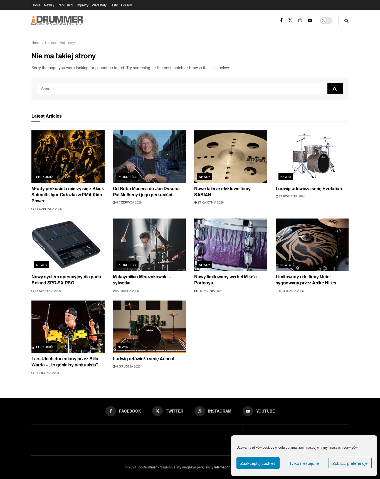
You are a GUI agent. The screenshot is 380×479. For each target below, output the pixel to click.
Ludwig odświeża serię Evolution (309, 188)
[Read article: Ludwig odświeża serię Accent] (149, 327)
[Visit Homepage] (57, 20)
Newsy (49, 5)
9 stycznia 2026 (209, 290)
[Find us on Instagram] (300, 20)
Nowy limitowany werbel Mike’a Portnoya (225, 279)
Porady (126, 5)
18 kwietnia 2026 (47, 290)
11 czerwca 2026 (48, 208)
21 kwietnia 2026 (291, 196)
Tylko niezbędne (304, 463)
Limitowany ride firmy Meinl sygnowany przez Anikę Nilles (306, 279)
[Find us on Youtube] (310, 20)
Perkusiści (65, 5)
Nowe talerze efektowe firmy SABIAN (222, 191)
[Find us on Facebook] (281, 20)
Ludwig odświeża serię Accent (143, 358)
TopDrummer (147, 467)
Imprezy (82, 5)
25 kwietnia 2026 (210, 202)
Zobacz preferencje (349, 463)
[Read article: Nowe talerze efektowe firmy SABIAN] (230, 156)
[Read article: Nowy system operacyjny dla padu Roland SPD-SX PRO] (68, 245)
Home (36, 5)
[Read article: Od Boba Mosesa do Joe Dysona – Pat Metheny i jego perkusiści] (149, 156)
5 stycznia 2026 (291, 290)
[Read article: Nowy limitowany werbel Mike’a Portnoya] (230, 245)
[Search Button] (346, 20)
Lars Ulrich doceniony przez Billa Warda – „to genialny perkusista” (64, 361)
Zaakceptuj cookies (258, 463)
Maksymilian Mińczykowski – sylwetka (142, 279)
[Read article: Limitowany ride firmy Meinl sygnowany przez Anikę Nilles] (312, 245)
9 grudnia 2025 (46, 372)
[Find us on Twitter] (290, 20)
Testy (114, 5)
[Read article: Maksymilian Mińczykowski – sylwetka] (149, 245)
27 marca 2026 (127, 290)
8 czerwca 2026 (128, 202)
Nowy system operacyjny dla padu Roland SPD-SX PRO (66, 279)
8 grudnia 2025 (127, 366)
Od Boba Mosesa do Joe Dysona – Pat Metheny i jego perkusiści (148, 191)
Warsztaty (99, 5)
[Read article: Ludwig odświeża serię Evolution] (312, 156)
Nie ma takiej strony (60, 42)
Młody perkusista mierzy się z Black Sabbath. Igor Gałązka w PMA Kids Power (67, 194)
